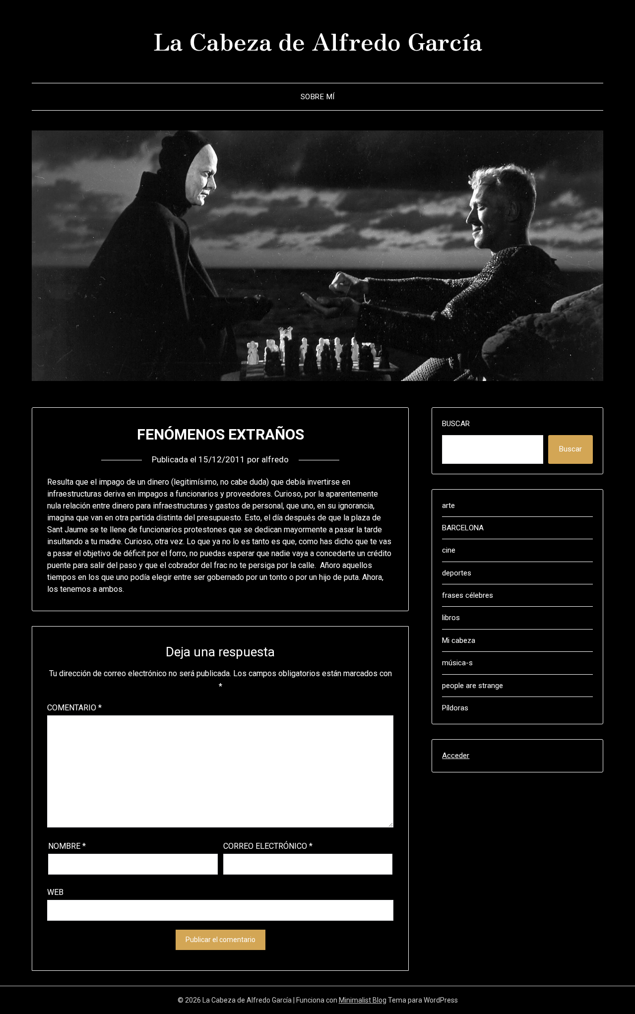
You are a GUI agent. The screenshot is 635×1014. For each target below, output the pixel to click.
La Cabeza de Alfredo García (317, 40)
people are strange (472, 685)
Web (55, 892)
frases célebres (467, 595)
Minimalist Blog (362, 1000)
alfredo (275, 459)
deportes (456, 573)
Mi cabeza (458, 640)
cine (448, 550)
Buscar (456, 423)
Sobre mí (318, 96)
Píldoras (455, 707)
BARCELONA (463, 527)
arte (448, 505)
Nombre (67, 846)
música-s (457, 662)
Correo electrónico (268, 846)
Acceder (455, 755)
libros (451, 617)
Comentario (74, 707)
